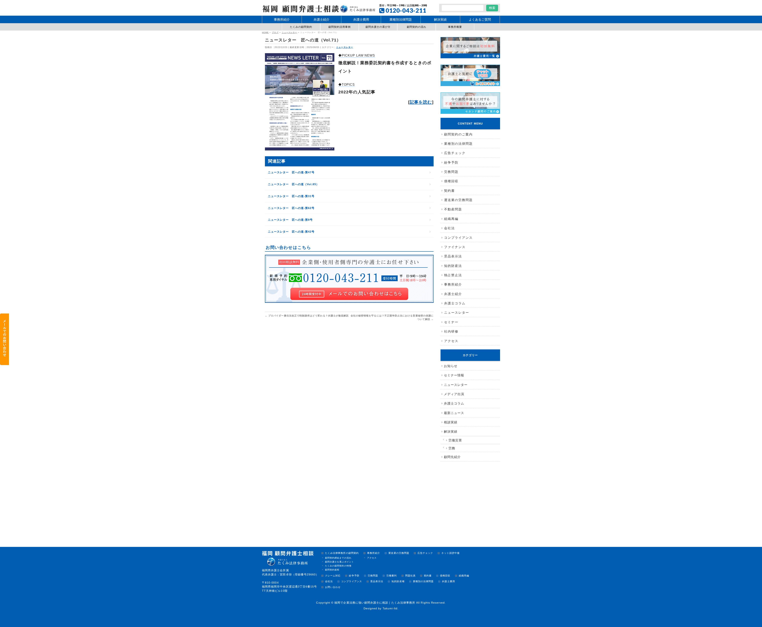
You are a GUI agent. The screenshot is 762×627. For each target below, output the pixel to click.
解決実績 (450, 431)
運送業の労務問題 (458, 200)
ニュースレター (344, 47)
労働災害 (455, 440)
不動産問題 (453, 209)
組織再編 (451, 219)
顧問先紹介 (452, 457)
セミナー (451, 322)
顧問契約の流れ (416, 26)
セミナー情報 (454, 375)
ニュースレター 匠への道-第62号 (291, 208)
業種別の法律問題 (458, 143)
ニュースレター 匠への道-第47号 (291, 172)
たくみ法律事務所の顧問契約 (342, 553)
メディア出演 (454, 394)
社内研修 (451, 331)
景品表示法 (453, 256)
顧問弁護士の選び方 (378, 26)
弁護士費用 (448, 581)
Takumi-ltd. (391, 608)
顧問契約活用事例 (339, 26)
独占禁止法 (453, 275)
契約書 (449, 190)
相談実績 (450, 422)
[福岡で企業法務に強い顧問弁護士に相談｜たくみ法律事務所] (318, 8)
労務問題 (451, 172)
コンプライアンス (458, 237)
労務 (451, 448)
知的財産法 (453, 265)
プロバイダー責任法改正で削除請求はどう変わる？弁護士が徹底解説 (307, 315)
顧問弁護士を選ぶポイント (339, 562)
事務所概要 (455, 26)
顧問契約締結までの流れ (338, 558)
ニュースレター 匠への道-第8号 (290, 219)
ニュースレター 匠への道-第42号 (291, 231)
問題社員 (410, 575)
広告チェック (455, 153)
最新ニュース (454, 413)
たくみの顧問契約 (301, 26)
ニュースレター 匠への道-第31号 (291, 196)
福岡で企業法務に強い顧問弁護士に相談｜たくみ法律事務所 (374, 602)
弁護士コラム (455, 303)
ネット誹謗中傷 (450, 553)
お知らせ (450, 366)
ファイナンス (455, 247)
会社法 (449, 228)
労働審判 (391, 575)
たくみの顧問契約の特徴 (338, 566)
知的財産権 (398, 581)
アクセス (451, 341)
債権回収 (451, 181)
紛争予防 (451, 162)
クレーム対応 (333, 575)
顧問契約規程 (332, 570)
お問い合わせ (333, 587)
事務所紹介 (453, 284)
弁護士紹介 (453, 294)
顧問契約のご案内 (458, 134)
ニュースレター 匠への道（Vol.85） (293, 184)
